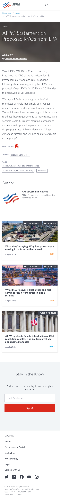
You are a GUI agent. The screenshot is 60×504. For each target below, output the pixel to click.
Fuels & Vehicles (32, 223)
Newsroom (6, 13)
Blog (52, 254)
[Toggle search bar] (46, 5)
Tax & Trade (50, 223)
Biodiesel (42, 171)
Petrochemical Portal (15, 447)
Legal (7, 464)
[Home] (11, 5)
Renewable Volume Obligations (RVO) (21, 166)
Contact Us (10, 453)
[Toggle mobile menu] (54, 5)
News (17, 13)
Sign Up (30, 407)
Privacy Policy (11, 458)
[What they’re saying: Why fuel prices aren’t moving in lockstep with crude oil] (30, 231)
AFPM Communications (16, 58)
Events (8, 441)
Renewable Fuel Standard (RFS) (18, 171)
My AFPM (9, 435)
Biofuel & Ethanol (19, 155)
